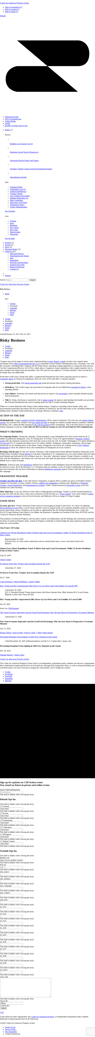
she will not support (42, 425)
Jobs (11, 258)
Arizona (13, 221)
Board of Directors (17, 267)
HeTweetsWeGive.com (9, 508)
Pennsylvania (15, 232)
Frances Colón (29, 633)
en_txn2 (3, 914)
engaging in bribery (78, 387)
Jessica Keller (17, 633)
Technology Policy (17, 205)
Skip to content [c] (12, 9)
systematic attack (6, 379)
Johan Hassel (47, 633)
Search (2, 280)
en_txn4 (3, 928)
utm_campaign (6, 886)
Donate (3, 16)
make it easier (48, 400)
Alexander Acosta (73, 485)
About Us (9, 251)
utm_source (4, 872)
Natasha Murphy (6, 655)
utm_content (5, 893)
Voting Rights (10, 121)
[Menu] (47, 113)
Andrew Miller (34, 582)
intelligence (27, 465)
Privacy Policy (10, 1029)
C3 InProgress (5, 834)
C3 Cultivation (6, 827)
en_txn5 (3, 935)
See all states (10, 238)
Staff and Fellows (17, 254)
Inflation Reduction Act (19, 198)
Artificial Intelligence (18, 191)
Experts (8, 243)
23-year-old (4, 443)
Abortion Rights (16, 187)
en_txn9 (3, 963)
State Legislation (16, 200)
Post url (3, 865)
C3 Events (4, 813)
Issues (7, 130)
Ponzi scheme (65, 494)
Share (7, 294)
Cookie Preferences (12, 1034)
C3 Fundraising (6, 820)
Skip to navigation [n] (13, 7)
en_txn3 (3, 921)
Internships (14, 260)
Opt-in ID (4, 1001)
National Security (12, 117)
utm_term (3, 900)
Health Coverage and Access (16, 126)
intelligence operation (52, 469)
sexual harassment (15, 485)
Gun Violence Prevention (20, 196)
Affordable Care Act (18, 189)
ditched (27, 454)
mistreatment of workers (35, 485)
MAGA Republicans (13, 119)
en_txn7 (3, 949)
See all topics (10, 211)
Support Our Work (17, 265)
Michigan (13, 225)
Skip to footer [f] (11, 12)
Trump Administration (18, 207)
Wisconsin (14, 234)
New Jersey (14, 228)
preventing (63, 394)
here (61, 411)
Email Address (10, 790)
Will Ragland (13, 608)
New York (14, 230)
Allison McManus (20, 582)
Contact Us (14, 269)
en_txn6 (3, 942)
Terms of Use (10, 1027)
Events (7, 245)
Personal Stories (11, 249)
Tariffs (7, 123)
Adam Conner (5, 560)
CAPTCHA (5, 1006)
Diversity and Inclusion (19, 262)
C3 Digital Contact (7, 841)
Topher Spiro (19, 655)
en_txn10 (3, 970)
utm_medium (5, 879)
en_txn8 (3, 956)
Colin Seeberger (6, 582)
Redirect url (4, 858)
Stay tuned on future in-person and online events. (25, 783)
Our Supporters (11, 1032)
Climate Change (16, 194)
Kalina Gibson (5, 633)
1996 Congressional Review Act (26, 364)
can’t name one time (39, 422)
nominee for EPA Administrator (33, 420)
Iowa (12, 223)
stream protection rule (33, 383)
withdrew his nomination (48, 483)
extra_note (4, 977)
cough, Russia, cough (56, 361)
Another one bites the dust (11, 481)
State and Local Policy (18, 203)
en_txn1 (3, 907)
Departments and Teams (19, 256)
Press (7, 247)
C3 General (4, 806)
